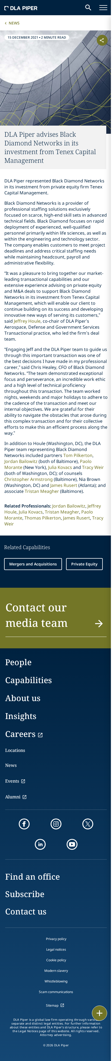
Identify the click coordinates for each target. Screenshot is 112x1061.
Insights (20, 715)
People (18, 662)
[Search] (88, 8)
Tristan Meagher (42, 491)
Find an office (32, 876)
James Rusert (63, 485)
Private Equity (84, 564)
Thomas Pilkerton (42, 518)
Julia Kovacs (60, 467)
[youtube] (72, 844)
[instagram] (56, 824)
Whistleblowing (56, 981)
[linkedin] (40, 844)
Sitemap (52, 1005)
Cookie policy (56, 960)
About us (23, 698)
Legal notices (56, 949)
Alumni (12, 797)
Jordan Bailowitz (21, 461)
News (14, 23)
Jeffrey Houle (27, 321)
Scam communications (56, 992)
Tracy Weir (93, 467)
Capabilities (28, 680)
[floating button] (99, 1013)
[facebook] (24, 824)
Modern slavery (56, 970)
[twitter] (87, 824)
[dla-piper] (21, 7)
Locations (15, 750)
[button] (56, 618)
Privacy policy (56, 938)
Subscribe (24, 894)
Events (12, 781)
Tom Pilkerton (77, 455)
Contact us (25, 911)
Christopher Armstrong (28, 479)
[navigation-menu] (103, 8)
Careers (20, 733)
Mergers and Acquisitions (33, 564)
